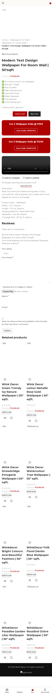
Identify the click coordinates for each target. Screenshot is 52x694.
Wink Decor (20, 667)
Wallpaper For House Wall (14, 43)
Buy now (34, 114)
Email (5, 307)
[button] (6, 412)
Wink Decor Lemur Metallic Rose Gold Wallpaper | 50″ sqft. (37, 392)
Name (5, 296)
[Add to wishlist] (5, 379)
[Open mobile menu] (3, 3)
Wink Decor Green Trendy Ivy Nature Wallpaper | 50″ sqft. (12, 392)
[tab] (26, 186)
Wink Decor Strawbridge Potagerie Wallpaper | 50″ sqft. (12, 475)
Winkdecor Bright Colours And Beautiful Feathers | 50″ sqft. (12, 555)
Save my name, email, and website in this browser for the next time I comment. (24, 322)
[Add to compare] (5, 418)
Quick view (11, 418)
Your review (8, 257)
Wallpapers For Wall (19, 40)
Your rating (7, 249)
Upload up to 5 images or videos (17, 287)
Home (5, 40)
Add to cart (20, 114)
